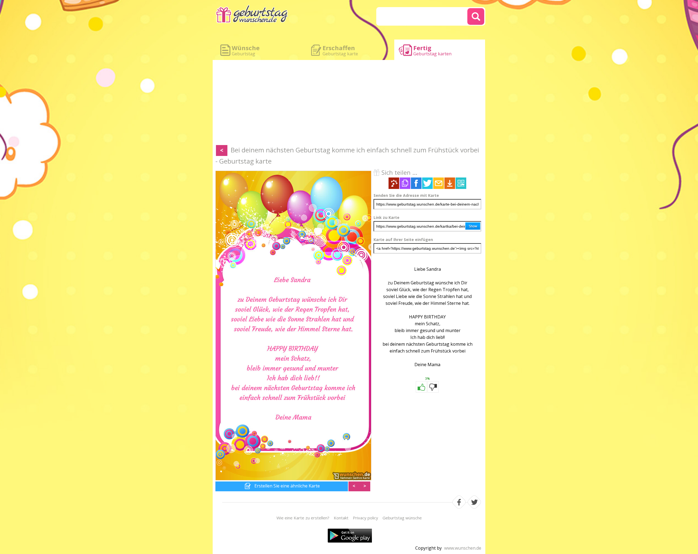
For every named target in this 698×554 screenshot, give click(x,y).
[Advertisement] (349, 103)
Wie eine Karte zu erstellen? (302, 517)
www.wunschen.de (462, 548)
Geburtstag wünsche (402, 517)
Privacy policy (365, 517)
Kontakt (341, 517)
